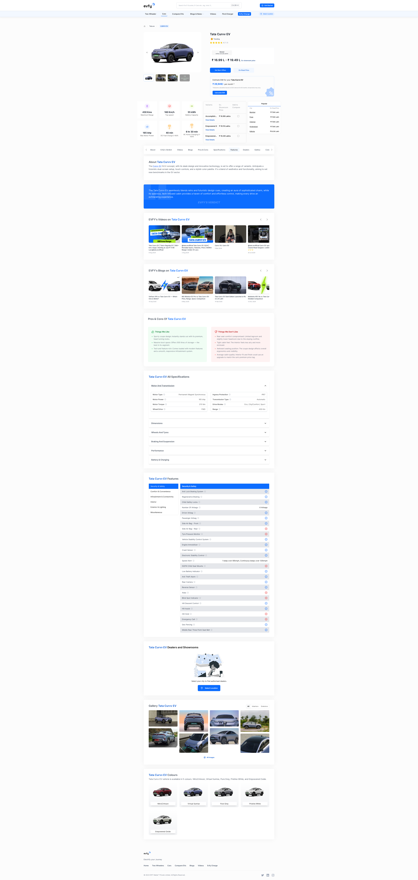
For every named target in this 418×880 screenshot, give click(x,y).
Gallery (257, 150)
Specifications (219, 150)
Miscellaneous (156, 512)
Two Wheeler (150, 14)
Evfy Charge (244, 14)
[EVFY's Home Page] (209, 853)
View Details (210, 120)
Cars (164, 14)
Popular (264, 104)
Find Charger (227, 14)
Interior (153, 502)
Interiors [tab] (255, 706)
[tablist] (257, 706)
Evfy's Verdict (166, 150)
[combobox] (209, 5)
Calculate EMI (220, 93)
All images (210, 757)
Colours (268, 150)
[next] (198, 52)
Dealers (246, 150)
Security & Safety (158, 486)
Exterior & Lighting (158, 507)
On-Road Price (244, 70)
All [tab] (248, 706)
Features (234, 150)
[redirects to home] (149, 5)
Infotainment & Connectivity (162, 497)
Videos (213, 14)
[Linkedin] (267, 875)
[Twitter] (262, 875)
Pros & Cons (203, 150)
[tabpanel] (209, 732)
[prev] (146, 52)
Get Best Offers (220, 70)
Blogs (190, 150)
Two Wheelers (158, 865)
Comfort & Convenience (160, 491)
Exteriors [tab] (264, 706)
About (152, 150)
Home (146, 865)
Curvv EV (157, 166)
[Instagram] (273, 875)
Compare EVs (178, 14)
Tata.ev (152, 26)
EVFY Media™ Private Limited (160, 875)
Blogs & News (196, 14)
